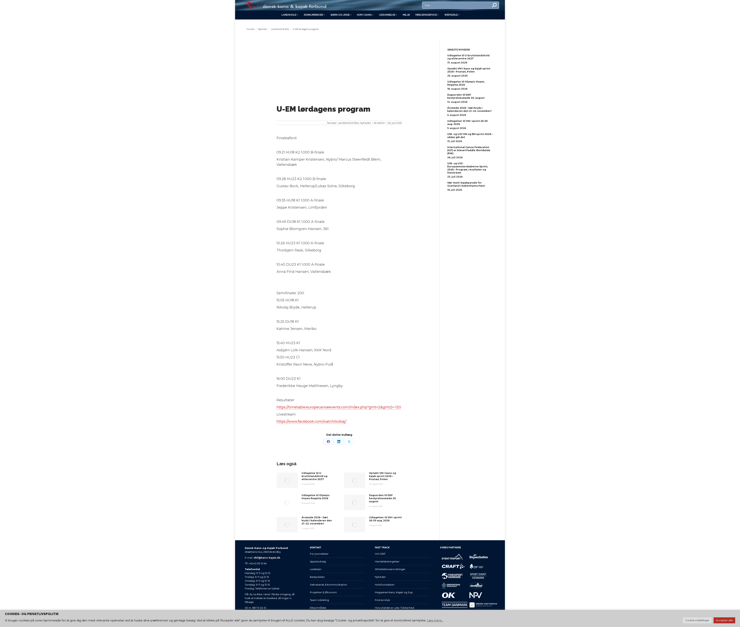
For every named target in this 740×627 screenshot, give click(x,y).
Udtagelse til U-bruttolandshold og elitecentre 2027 (314, 476)
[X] (349, 441)
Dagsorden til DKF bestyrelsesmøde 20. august (382, 498)
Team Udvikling (319, 600)
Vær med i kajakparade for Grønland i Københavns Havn (466, 184)
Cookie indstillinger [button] (697, 620)
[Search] (494, 5)
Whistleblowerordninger (390, 569)
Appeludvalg (318, 561)
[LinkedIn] (339, 441)
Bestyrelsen (317, 576)
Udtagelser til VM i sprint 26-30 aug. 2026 (385, 519)
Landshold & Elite (348, 122)
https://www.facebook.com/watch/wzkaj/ (311, 421)
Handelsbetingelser (387, 561)
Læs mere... (435, 620)
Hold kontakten (384, 584)
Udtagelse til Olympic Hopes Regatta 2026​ (316, 497)
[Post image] (287, 480)
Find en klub (382, 600)
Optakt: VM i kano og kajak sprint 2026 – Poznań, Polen (382, 476)
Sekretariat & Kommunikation (328, 584)
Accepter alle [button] (724, 620)
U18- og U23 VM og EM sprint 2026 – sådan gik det (470, 136)
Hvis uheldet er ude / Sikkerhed (394, 607)
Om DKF (380, 553)
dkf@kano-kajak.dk (267, 557)
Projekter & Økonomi (323, 592)
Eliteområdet (318, 607)
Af (379, 122)
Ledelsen (315, 569)
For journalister (319, 553)
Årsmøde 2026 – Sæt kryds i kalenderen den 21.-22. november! (317, 520)
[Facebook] (328, 441)
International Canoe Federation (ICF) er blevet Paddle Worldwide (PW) (468, 150)
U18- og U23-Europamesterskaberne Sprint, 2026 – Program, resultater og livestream (467, 168)
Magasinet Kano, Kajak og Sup (394, 592)
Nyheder (365, 122)
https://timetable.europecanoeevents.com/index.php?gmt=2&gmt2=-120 (339, 407)
